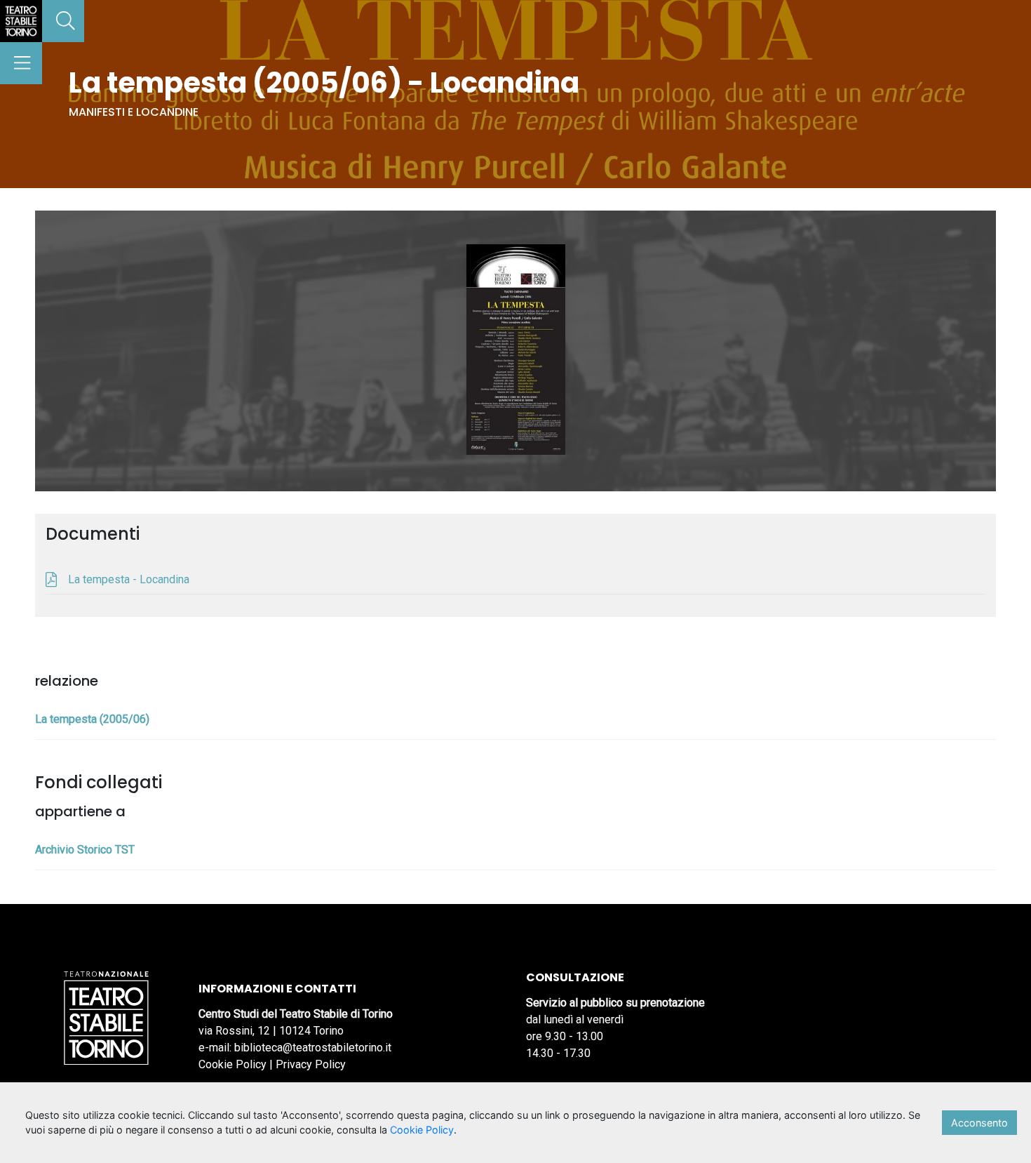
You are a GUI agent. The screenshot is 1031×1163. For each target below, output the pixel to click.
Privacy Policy (311, 1064)
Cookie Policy (232, 1064)
